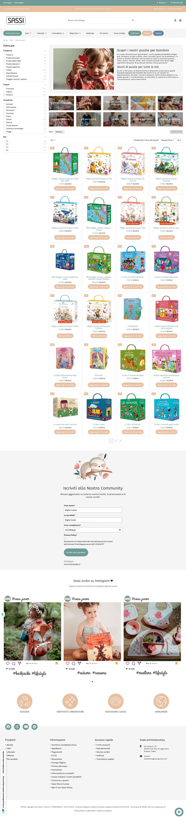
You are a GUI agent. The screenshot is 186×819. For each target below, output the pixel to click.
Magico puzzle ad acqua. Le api (99, 179)
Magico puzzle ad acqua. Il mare (65, 228)
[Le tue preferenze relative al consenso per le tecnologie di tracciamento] (2, 614)
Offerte (10, 755)
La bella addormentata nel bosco (65, 376)
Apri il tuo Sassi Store (61, 787)
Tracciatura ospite (105, 759)
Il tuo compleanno (72, 525)
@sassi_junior (111, 586)
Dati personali (103, 748)
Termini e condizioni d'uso (64, 745)
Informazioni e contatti (62, 773)
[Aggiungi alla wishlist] (78, 150)
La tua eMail (69, 515)
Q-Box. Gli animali (132, 424)
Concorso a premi (60, 780)
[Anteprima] (78, 155)
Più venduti (12, 759)
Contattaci (56, 769)
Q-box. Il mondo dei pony (132, 375)
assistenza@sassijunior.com (155, 759)
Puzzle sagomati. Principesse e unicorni (166, 376)
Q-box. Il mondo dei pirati (133, 277)
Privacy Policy (79, 811)
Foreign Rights (58, 762)
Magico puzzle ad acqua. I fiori (132, 228)
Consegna (7, 3)
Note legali (19, 3)
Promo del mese (59, 766)
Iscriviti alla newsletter (76, 552)
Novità (10, 745)
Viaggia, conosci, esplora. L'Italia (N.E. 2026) (65, 180)
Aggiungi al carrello (65, 188)
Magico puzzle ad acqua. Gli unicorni (132, 180)
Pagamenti (56, 752)
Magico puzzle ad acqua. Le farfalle (98, 327)
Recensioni (56, 759)
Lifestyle (11, 752)
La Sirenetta (133, 326)
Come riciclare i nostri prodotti (66, 777)
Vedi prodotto (133, 237)
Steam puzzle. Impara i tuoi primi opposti (166, 327)
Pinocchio (99, 375)
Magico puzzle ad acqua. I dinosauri (166, 180)
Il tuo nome (69, 505)
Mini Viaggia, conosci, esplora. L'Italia (98, 229)
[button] (90, 681)
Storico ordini (103, 752)
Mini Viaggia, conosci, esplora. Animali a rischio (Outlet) (98, 278)
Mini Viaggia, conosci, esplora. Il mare (65, 278)
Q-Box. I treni (99, 424)
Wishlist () (178, 3)
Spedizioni (56, 748)
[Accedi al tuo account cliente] (175, 20)
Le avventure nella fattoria (65, 424)
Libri (9, 748)
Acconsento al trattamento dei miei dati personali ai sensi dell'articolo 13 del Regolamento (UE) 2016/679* (88, 542)
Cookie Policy (90, 811)
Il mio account (103, 745)
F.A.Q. (54, 755)
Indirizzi (100, 755)
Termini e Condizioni (104, 811)
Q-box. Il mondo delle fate (166, 277)
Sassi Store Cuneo (60, 784)
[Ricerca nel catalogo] (133, 20)
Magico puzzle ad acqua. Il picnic (65, 326)
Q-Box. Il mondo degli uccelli (166, 424)
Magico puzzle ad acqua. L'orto (166, 228)
